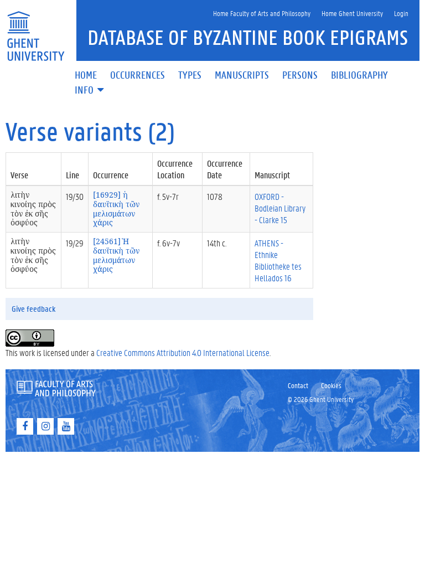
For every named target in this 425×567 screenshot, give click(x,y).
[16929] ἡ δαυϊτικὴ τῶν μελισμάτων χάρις (116, 208)
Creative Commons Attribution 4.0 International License (182, 352)
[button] (90, 90)
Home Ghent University (352, 13)
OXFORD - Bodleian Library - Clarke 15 (280, 207)
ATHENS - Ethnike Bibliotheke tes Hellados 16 (278, 260)
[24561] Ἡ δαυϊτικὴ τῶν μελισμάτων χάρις (116, 255)
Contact (298, 385)
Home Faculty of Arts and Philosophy (261, 13)
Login (401, 13)
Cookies (331, 385)
